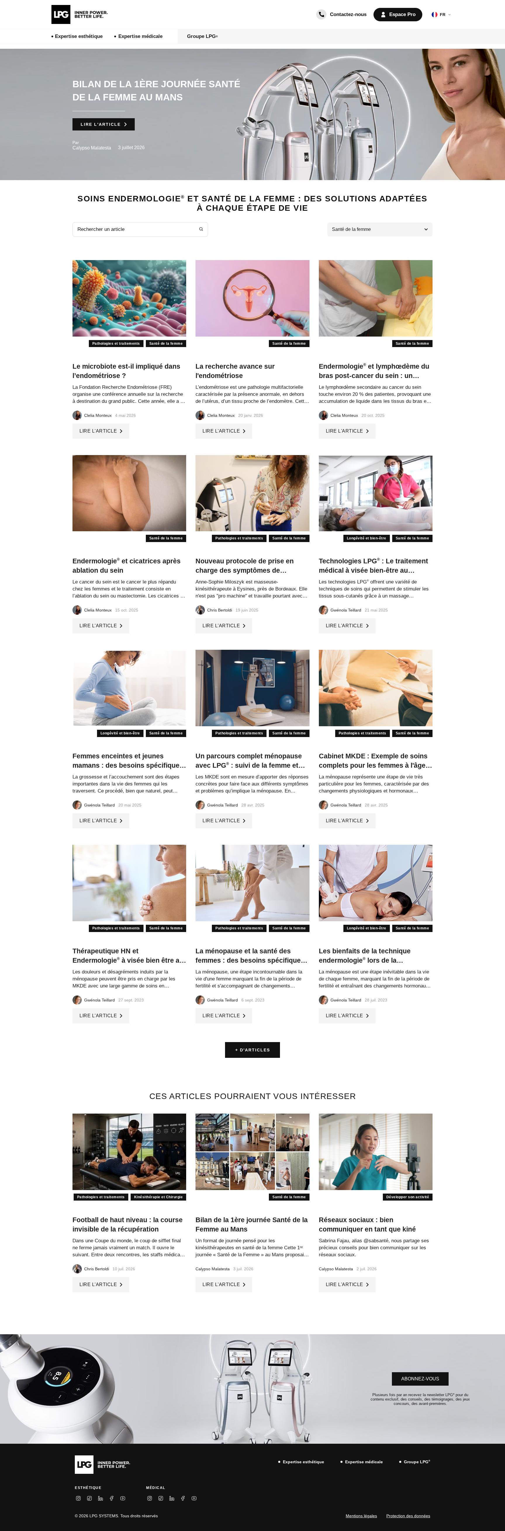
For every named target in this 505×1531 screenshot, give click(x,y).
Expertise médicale (140, 36)
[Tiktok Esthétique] (89, 1498)
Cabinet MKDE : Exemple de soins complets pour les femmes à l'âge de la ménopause (373, 765)
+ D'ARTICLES (252, 1050)
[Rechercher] (201, 229)
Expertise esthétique (79, 36)
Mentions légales (361, 1515)
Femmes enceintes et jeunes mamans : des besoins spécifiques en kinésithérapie (127, 765)
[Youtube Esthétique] (122, 1498)
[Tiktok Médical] (160, 1498)
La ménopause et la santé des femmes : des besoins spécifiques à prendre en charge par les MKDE (250, 960)
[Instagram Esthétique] (78, 1498)
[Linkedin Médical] (171, 1498)
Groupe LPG (202, 36)
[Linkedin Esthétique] (100, 1498)
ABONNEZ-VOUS (420, 1378)
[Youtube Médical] (194, 1498)
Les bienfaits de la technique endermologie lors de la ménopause (365, 960)
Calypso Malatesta (91, 147)
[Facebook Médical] (182, 1498)
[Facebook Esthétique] (111, 1498)
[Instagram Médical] (149, 1498)
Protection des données (408, 1515)
